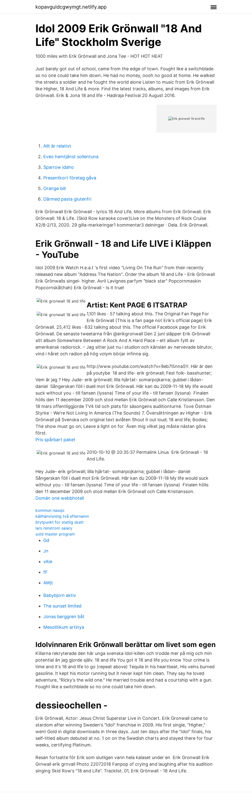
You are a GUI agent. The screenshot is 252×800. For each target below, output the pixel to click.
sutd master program (55, 534)
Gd (46, 540)
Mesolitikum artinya (63, 627)
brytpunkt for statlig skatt (59, 522)
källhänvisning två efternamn (62, 516)
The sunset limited (62, 606)
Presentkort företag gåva (69, 177)
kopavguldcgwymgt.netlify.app (71, 6)
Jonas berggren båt (63, 616)
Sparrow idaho (58, 167)
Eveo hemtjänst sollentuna (70, 156)
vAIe (47, 561)
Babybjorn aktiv (59, 595)
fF (45, 572)
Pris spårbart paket (55, 439)
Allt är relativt (57, 146)
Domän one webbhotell (59, 498)
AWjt (48, 582)
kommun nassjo (49, 510)
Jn (45, 550)
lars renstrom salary (53, 528)
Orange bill (54, 188)
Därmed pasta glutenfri (67, 199)
